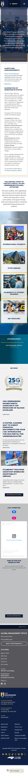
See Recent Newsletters (14, 615)
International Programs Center (9, 556)
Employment (4, 727)
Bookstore (17, 724)
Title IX (3, 732)
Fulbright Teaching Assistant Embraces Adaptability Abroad (13, 473)
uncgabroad (21, 556)
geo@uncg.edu (8, 639)
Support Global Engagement (14, 643)
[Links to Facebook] (2, 683)
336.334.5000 (4, 717)
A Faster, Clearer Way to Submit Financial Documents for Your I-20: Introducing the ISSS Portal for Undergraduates (14, 429)
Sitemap (17, 732)
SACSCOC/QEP (5, 738)
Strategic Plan (18, 730)
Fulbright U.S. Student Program (14, 293)
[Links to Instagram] (5, 683)
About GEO (4, 658)
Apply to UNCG (5, 653)
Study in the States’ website (14, 170)
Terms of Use (18, 727)
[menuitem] (14, 653)
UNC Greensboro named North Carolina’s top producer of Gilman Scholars (13, 405)
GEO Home (4, 656)
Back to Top (22, 626)
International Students (14, 244)
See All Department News (14, 494)
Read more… (7, 84)
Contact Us (4, 661)
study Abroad (14, 268)
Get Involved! (14, 319)
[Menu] (24, 4)
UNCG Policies (5, 735)
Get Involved (4, 664)
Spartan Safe (4, 724)
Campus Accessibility (20, 735)
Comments (4, 730)
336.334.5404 (8, 636)
